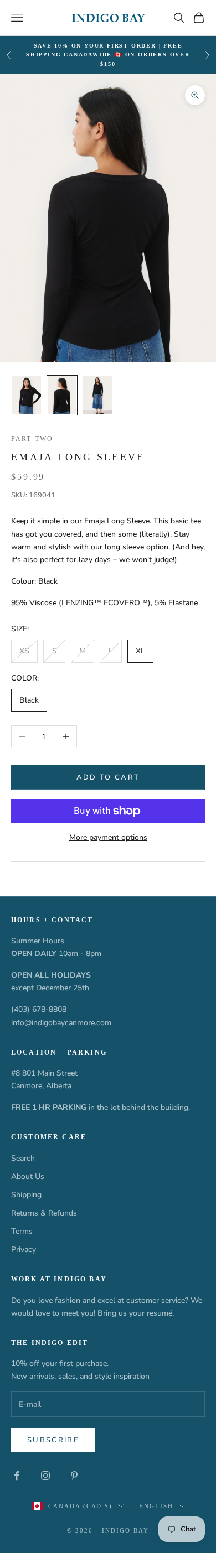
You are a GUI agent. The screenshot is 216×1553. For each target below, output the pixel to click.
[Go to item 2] (62, 395)
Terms (22, 1231)
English (156, 1506)
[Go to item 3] (97, 395)
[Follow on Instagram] (45, 1475)
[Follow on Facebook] (16, 1475)
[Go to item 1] (26, 395)
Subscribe (53, 1440)
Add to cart (108, 777)
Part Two (32, 439)
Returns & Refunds (44, 1213)
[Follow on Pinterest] (74, 1475)
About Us (27, 1176)
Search (23, 1158)
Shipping (26, 1195)
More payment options (108, 837)
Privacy (23, 1249)
